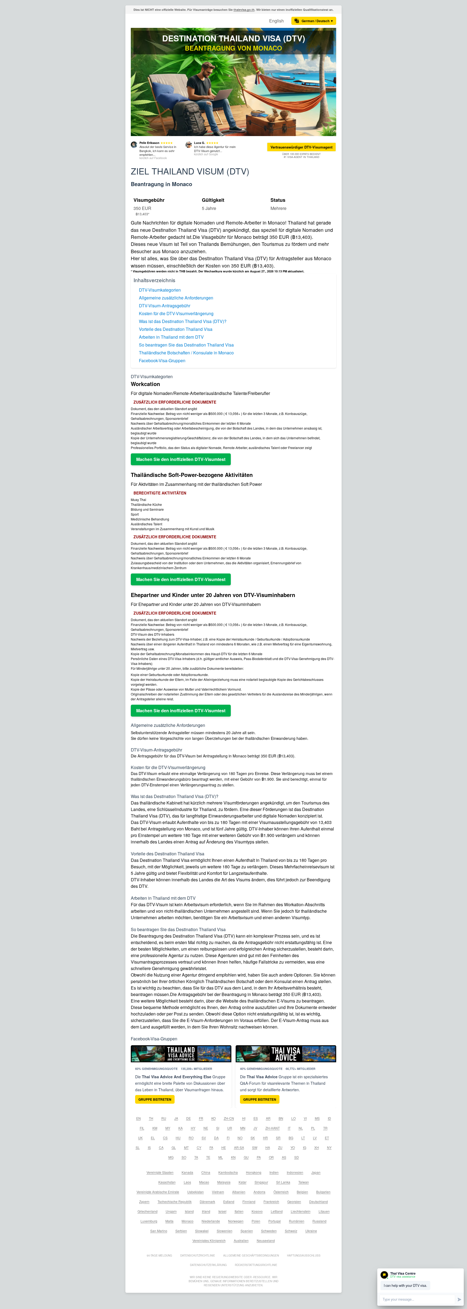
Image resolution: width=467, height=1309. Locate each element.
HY (193, 1128)
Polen (256, 1221)
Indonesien (295, 1172)
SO (184, 1157)
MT (186, 1147)
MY (167, 1128)
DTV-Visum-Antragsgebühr (164, 305)
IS (149, 1147)
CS (165, 1137)
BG (291, 1137)
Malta (169, 1221)
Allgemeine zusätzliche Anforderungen (176, 298)
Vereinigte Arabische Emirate (157, 1191)
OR (271, 1157)
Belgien (302, 1191)
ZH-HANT (272, 1128)
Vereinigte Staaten (160, 1172)
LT (303, 1137)
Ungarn (171, 1211)
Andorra (259, 1191)
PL (313, 1128)
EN (138, 1118)
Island (189, 1211)
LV (315, 1137)
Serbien (181, 1230)
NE (206, 1128)
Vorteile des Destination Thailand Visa (175, 329)
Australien (241, 1240)
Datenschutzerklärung (208, 1265)
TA (196, 1157)
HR (265, 1137)
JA (176, 1118)
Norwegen (235, 1221)
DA (216, 1137)
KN (233, 1157)
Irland (206, 1211)
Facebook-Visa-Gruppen (162, 360)
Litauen (324, 1211)
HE (223, 1147)
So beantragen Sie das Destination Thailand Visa (186, 345)
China (205, 1172)
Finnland (248, 1201)
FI (228, 1137)
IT (289, 1128)
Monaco (188, 1221)
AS (284, 1157)
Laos (187, 1182)
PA (259, 1157)
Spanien (247, 1230)
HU (178, 1137)
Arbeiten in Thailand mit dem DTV (171, 337)
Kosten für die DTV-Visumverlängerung (176, 313)
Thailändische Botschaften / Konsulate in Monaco (186, 352)
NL (301, 1128)
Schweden (269, 1230)
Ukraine (311, 1230)
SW (254, 1147)
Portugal (274, 1221)
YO (293, 1147)
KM (154, 1128)
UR (229, 1128)
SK (253, 1137)
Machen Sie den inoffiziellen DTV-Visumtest (180, 459)
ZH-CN (229, 1118)
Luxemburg (149, 1221)
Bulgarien (323, 1191)
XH (316, 1147)
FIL (142, 1128)
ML (220, 1157)
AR (268, 1118)
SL (138, 1147)
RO (191, 1137)
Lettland (277, 1211)
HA (267, 1147)
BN (281, 1118)
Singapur (261, 1182)
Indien (274, 1172)
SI (217, 1128)
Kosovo (257, 1211)
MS (317, 1118)
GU (246, 1157)
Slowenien (224, 1230)
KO (213, 1118)
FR (201, 1118)
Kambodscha (228, 1172)
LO (293, 1118)
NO (240, 1137)
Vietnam (218, 1191)
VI (305, 1118)
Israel (222, 1211)
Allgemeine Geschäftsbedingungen (251, 1255)
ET (327, 1137)
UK (140, 1137)
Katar (242, 1182)
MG (171, 1157)
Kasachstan (167, 1182)
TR (325, 1128)
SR (278, 1137)
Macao (204, 1182)
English (276, 21)
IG (304, 1147)
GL (174, 1147)
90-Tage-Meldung (159, 1255)
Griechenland (148, 1211)
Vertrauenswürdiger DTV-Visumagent (301, 147)
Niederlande (211, 1221)
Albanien (238, 1191)
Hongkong (253, 1172)
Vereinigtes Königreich (209, 1240)
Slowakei (202, 1230)
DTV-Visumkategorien (160, 290)
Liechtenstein (301, 1211)
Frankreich (271, 1201)
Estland (228, 1201)
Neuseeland (266, 1240)
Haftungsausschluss (304, 1255)
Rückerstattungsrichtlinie (256, 1265)
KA (180, 1128)
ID (329, 1118)
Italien (239, 1211)
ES (255, 1118)
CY (199, 1147)
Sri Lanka (283, 1182)
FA (211, 1147)
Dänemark (207, 1201)
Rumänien (296, 1221)
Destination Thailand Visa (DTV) (233, 38)
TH (151, 1118)
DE (188, 1118)
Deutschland (318, 1201)
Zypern (144, 1201)
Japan (316, 1172)
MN (242, 1128)
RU (163, 1118)
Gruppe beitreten (154, 1099)
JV (255, 1128)
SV (204, 1137)
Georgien (294, 1201)
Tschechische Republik (175, 1201)
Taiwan (303, 1182)
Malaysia (224, 1182)
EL (153, 1137)
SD (296, 1157)
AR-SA (239, 1147)
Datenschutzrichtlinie (197, 1255)
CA (161, 1147)
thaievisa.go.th (244, 10)
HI (243, 1118)
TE (208, 1157)
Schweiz (291, 1230)
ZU (280, 1147)
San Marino (158, 1230)
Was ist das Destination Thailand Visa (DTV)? (182, 321)
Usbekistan (195, 1191)
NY (329, 1147)
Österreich (281, 1191)
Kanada (187, 1172)
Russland (319, 1221)
